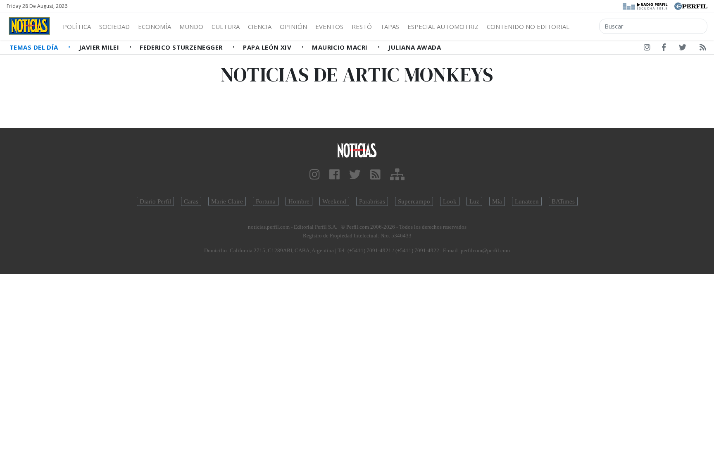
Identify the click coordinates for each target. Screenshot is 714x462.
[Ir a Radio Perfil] (645, 5)
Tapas (389, 26)
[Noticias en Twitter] (682, 48)
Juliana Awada (414, 47)
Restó (362, 26)
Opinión (293, 26)
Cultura (226, 26)
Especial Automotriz (442, 26)
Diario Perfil (155, 201)
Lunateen (527, 201)
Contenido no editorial (528, 26)
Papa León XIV (268, 47)
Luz (474, 201)
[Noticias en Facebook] (663, 48)
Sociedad (114, 26)
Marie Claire (227, 201)
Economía (154, 26)
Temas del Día (35, 47)
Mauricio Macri (340, 47)
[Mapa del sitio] (397, 174)
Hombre (298, 201)
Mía (497, 201)
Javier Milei (100, 47)
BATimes (563, 201)
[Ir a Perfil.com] (690, 5)
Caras (191, 201)
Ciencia (259, 26)
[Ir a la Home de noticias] (357, 150)
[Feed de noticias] (703, 48)
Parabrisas (372, 201)
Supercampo (414, 201)
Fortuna (266, 201)
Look (450, 201)
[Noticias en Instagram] (647, 48)
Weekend (334, 201)
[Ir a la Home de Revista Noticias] (29, 26)
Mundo (191, 26)
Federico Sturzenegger (182, 47)
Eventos (329, 26)
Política (77, 26)
